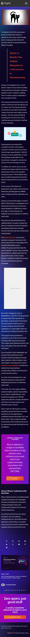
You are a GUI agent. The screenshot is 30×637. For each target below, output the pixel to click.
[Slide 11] (23, 590)
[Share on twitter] (13, 541)
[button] (15, 562)
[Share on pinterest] (25, 541)
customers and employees (10, 365)
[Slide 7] (16, 590)
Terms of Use (8, 628)
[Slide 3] (9, 590)
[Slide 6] (14, 590)
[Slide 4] (10, 590)
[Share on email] (7, 548)
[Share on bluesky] (19, 544)
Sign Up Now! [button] (16, 617)
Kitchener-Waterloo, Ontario (22, 633)
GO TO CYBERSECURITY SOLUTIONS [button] (15, 478)
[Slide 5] (12, 590)
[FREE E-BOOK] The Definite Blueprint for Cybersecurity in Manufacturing (17, 65)
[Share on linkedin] (7, 544)
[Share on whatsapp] (13, 544)
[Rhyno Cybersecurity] (6, 3)
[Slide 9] (19, 590)
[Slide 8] (18, 590)
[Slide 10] (21, 590)
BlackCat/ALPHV (10, 237)
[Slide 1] (5, 590)
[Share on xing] (25, 544)
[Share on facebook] (7, 541)
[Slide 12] (25, 590)
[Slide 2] (7, 590)
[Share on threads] (19, 541)
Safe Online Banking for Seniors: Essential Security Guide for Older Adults (13, 577)
